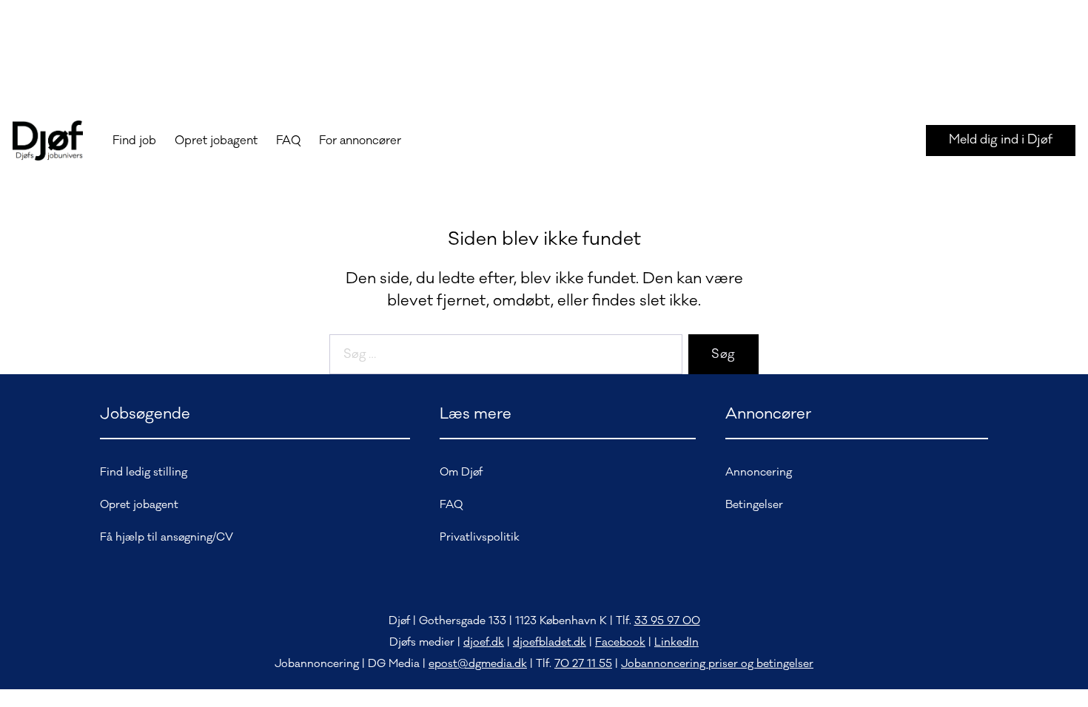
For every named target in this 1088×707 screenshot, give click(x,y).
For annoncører (360, 140)
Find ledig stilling (143, 472)
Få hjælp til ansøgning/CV (166, 537)
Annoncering (758, 472)
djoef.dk (483, 642)
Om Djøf (461, 472)
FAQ (288, 140)
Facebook (620, 642)
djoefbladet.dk (549, 642)
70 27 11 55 (583, 664)
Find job (134, 140)
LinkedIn (676, 642)
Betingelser (754, 505)
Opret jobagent (216, 140)
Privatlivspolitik (480, 537)
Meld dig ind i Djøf (1000, 140)
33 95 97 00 (667, 621)
